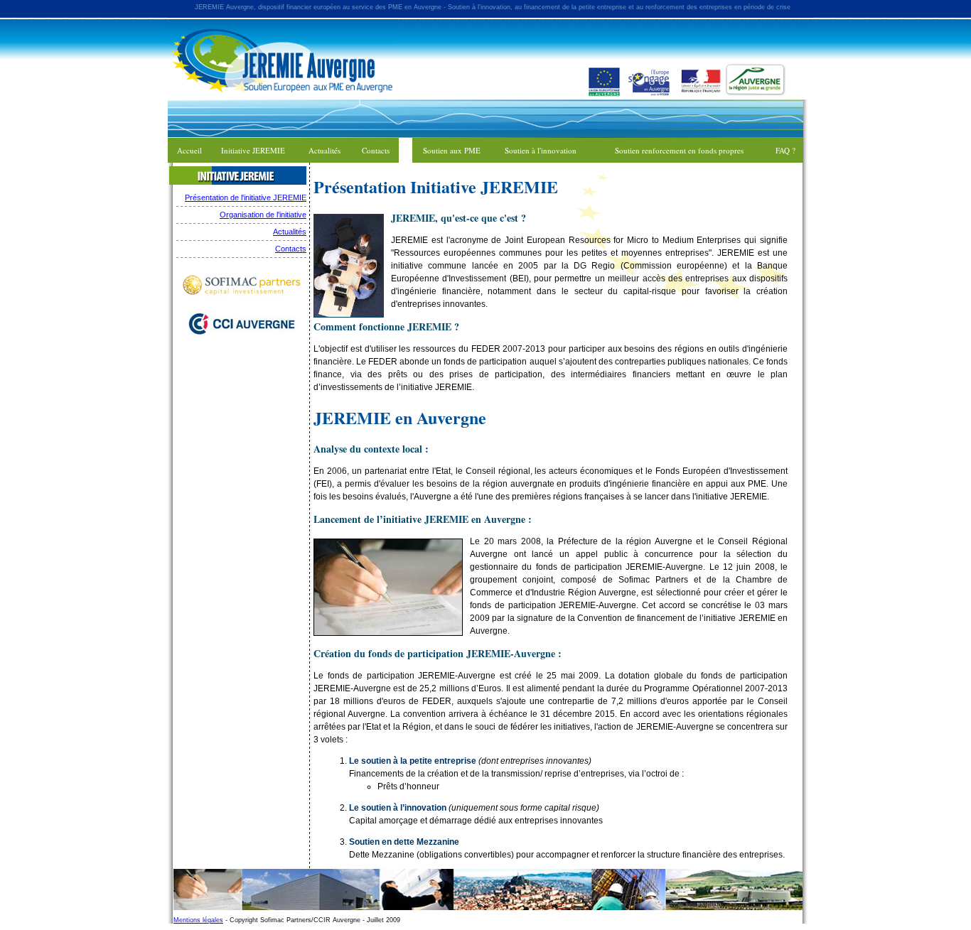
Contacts (290, 248)
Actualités (289, 231)
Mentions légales (198, 920)
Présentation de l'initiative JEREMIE (245, 197)
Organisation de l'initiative (263, 214)
